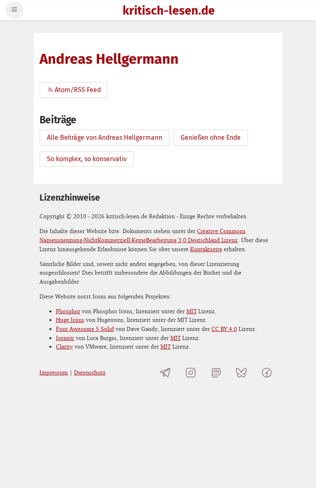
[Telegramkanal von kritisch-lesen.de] (165, 372)
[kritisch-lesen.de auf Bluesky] (241, 372)
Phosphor (68, 311)
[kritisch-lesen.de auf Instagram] (190, 372)
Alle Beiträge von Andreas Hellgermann (104, 137)
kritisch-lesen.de (169, 11)
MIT (191, 311)
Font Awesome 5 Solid (85, 328)
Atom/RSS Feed (77, 90)
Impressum (54, 372)
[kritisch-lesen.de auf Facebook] (266, 372)
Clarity (64, 346)
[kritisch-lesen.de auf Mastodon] (216, 372)
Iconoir (65, 337)
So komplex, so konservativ (87, 159)
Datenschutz (90, 372)
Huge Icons (70, 319)
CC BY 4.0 (224, 328)
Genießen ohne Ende (211, 137)
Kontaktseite (206, 248)
